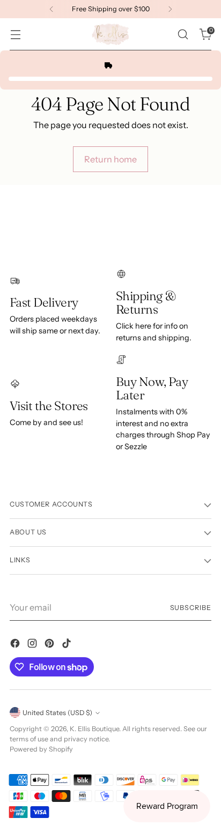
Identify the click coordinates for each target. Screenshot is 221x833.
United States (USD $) (57, 713)
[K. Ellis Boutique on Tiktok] (67, 645)
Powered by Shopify (41, 749)
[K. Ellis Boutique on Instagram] (33, 645)
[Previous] (51, 9)
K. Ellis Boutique (94, 729)
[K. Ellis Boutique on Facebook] (16, 645)
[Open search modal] (183, 35)
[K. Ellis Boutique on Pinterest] (50, 645)
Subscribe (191, 608)
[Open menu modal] (15, 35)
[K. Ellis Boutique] (110, 34)
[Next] (170, 9)
